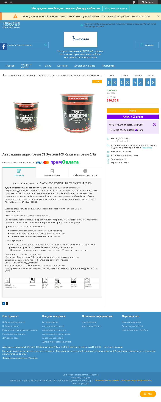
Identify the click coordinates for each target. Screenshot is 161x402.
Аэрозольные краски (52, 337)
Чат (150, 394)
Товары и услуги (26, 65)
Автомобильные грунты (54, 330)
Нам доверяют (89, 322)
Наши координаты (131, 322)
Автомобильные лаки (53, 326)
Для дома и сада (10, 337)
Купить (132, 110)
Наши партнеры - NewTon (135, 330)
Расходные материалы (13, 333)
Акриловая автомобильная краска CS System (35, 75)
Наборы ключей (10, 326)
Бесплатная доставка (121, 151)
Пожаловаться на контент (107, 380)
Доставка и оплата (84, 65)
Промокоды (108, 65)
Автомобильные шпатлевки (56, 333)
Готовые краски (50, 322)
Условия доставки (116, 8)
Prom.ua (95, 374)
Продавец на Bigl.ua (80, 377)
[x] (7, 304)
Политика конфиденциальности (136, 380)
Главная (10, 65)
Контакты (62, 65)
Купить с (127, 116)
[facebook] (3, 304)
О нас (48, 65)
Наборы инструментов (13, 322)
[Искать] (45, 45)
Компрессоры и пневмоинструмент (20, 330)
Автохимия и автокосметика (56, 341)
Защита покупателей (133, 326)
